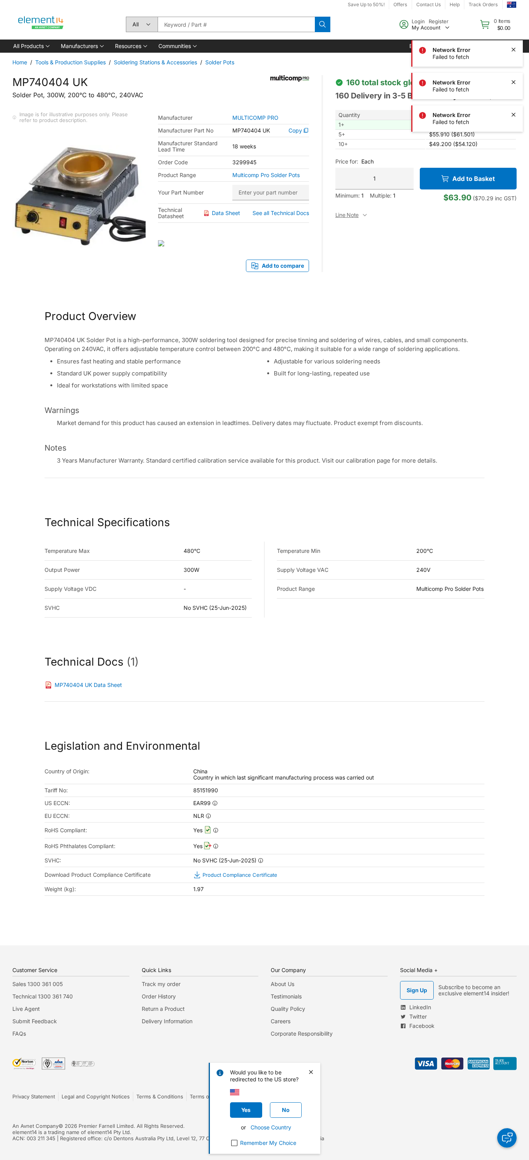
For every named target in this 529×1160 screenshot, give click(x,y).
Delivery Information (167, 1021)
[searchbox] (236, 24)
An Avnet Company (35, 1126)
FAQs (19, 1033)
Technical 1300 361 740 (42, 996)
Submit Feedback (34, 1021)
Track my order (161, 984)
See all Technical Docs (280, 213)
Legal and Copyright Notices (96, 1096)
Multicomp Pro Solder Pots (266, 175)
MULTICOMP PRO (255, 118)
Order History (159, 996)
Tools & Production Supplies (70, 62)
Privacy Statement (33, 1096)
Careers (280, 1021)
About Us (282, 984)
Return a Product (163, 1008)
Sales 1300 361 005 (37, 984)
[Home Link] (41, 24)
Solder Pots (219, 62)
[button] (31, 46)
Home (19, 62)
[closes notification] (513, 17)
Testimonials (286, 996)
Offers (400, 4)
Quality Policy (288, 1008)
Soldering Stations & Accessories (155, 62)
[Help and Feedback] (507, 1138)
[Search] (322, 24)
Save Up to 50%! (366, 4)
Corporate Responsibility (302, 1033)
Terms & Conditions (159, 1096)
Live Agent (26, 1008)
